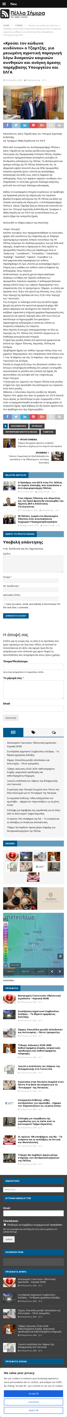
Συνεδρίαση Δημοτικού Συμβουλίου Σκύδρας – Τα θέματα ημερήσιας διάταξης (38, 1014)
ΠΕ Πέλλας (37, 426)
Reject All (33, 1410)
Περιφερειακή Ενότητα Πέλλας (21, 432)
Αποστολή (11, 717)
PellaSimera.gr (33, 80)
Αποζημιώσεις (18, 426)
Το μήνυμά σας (13, 678)
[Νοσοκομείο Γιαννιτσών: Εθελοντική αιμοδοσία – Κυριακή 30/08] (12, 856)
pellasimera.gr (44, 491)
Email (6, 703)
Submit (9, 1239)
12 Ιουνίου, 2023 (27, 491)
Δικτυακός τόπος (11, 594)
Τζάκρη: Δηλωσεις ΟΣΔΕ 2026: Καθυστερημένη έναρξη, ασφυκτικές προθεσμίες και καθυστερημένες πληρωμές (31, 772)
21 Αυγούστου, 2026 (28, 1146)
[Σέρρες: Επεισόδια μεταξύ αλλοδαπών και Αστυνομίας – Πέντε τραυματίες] (40, 856)
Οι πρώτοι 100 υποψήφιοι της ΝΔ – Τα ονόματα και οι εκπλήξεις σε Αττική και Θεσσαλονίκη (40, 1139)
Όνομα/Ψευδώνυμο (15, 661)
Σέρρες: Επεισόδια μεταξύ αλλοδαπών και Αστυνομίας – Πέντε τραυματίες (40, 1031)
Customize (33, 1401)
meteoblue (8, 980)
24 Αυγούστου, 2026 (28, 1002)
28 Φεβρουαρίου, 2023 (29, 525)
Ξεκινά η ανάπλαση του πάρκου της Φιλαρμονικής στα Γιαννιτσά (39, 1067)
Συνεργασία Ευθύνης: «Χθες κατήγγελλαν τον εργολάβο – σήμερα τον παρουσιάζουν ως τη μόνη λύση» (33, 802)
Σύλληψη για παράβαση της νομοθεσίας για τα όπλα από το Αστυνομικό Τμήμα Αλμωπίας (36, 1121)
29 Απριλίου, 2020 (14, 80)
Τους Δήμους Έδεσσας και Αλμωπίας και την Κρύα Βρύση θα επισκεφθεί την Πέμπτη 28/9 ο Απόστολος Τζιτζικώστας (41, 502)
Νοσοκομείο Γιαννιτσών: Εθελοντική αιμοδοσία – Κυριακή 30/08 (39, 997)
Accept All (33, 1393)
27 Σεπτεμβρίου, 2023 (29, 510)
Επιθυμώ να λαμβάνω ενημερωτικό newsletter (34, 1224)
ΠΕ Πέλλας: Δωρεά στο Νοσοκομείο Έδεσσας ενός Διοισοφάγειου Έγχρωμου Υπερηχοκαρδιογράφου (38, 519)
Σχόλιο (6, 553)
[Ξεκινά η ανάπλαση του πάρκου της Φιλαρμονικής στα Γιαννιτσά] (12, 867)
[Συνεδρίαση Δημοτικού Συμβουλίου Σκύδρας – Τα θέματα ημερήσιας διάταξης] (26, 856)
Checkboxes (11, 1221)
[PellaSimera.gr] (22, 18)
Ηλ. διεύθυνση (11, 585)
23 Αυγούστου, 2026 (28, 1036)
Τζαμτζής (48, 432)
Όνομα (7, 576)
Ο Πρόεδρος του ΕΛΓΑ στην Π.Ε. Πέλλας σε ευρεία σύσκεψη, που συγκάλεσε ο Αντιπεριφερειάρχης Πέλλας (40, 485)
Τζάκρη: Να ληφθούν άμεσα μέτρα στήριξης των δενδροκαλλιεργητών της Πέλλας (38, 1157)
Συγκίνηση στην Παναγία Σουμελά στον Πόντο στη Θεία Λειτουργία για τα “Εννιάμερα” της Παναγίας (41, 1084)
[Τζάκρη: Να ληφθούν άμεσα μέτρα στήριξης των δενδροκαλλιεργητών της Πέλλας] (9, 1158)
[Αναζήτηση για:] (33, 1189)
